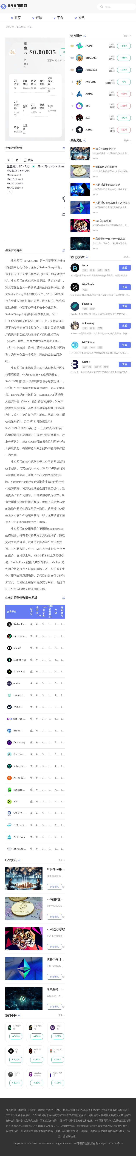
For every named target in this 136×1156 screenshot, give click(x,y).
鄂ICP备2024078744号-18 (109, 1143)
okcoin (17, 648)
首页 (18, 17)
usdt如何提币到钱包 (56, 899)
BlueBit (17, 730)
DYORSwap (88, 342)
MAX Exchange (20, 813)
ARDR (89, 93)
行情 (39, 17)
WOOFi (17, 707)
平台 (60, 17)
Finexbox (87, 303)
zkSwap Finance (20, 719)
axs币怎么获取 (56, 929)
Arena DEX (20, 778)
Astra (85, 265)
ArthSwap (19, 837)
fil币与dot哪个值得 (56, 869)
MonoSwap (19, 659)
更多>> (61, 860)
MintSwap (19, 671)
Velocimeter (20, 766)
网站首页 (20, 27)
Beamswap (19, 742)
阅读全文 (54, 886)
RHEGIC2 (91, 69)
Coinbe (86, 362)
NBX (16, 801)
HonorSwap (20, 695)
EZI (88, 117)
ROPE (89, 45)
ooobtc (17, 683)
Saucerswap (20, 789)
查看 (124, 267)
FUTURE (91, 81)
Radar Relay (20, 624)
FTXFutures (20, 825)
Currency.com (20, 636)
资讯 (81, 17)
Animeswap (88, 323)
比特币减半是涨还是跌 (107, 184)
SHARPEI (91, 57)
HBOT (89, 129)
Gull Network (20, 754)
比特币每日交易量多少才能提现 (56, 959)
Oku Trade (88, 284)
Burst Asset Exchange (20, 849)
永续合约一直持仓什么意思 (56, 989)
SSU (88, 105)
